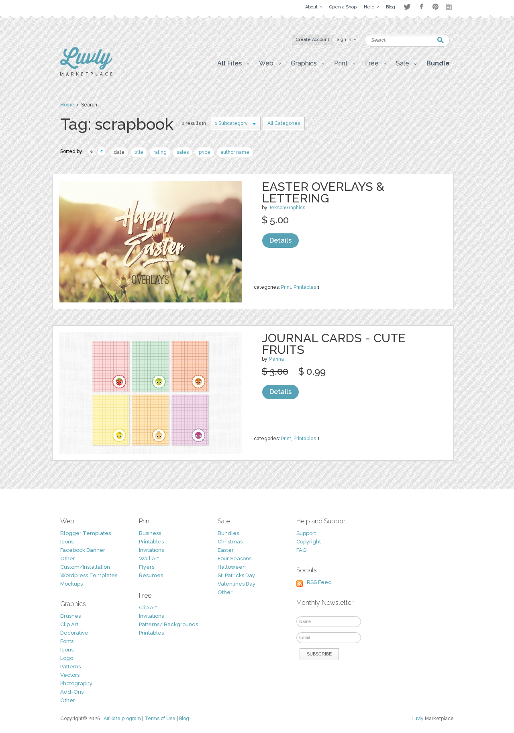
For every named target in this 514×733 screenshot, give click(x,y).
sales (183, 152)
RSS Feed (319, 582)
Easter (226, 550)
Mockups (71, 584)
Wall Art (149, 558)
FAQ (301, 550)
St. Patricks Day (236, 575)
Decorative (74, 633)
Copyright (308, 542)
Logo (66, 658)
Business (150, 533)
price (204, 152)
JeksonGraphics (287, 207)
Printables (305, 287)
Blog (184, 718)
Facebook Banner (82, 550)
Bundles (228, 533)
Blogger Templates (85, 533)
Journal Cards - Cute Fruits (334, 344)
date (119, 152)
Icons (66, 542)
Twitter (407, 7)
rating (160, 152)
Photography (76, 683)
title (139, 152)
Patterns (70, 667)
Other (67, 558)
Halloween (232, 567)
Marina (276, 359)
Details (280, 240)
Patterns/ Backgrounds (168, 624)
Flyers (146, 567)
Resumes (151, 575)
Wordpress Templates (88, 575)
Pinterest (435, 7)
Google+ (450, 7)
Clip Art (69, 624)
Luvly (418, 718)
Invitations (151, 550)
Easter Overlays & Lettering (323, 192)
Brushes (70, 616)
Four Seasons (234, 558)
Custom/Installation (85, 567)
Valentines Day (236, 584)
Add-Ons (72, 692)
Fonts (66, 641)
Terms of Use (160, 718)
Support (306, 533)
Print (286, 287)
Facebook (421, 7)
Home (67, 105)
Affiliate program (122, 718)
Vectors (70, 675)
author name (234, 152)
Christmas (230, 542)
